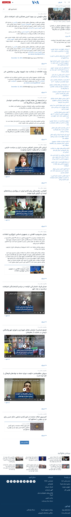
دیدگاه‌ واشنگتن (31, 510)
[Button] (67, 36)
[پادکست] (11, 481)
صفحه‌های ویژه (66, 510)
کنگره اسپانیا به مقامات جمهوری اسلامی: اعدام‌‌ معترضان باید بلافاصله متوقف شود (59, 143)
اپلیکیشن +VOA (48, 481)
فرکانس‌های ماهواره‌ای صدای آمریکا (45, 494)
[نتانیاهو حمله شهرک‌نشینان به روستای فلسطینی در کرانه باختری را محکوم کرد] (42, 458)
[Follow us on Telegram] (31, 481)
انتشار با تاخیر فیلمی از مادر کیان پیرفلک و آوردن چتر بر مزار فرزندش (60, 76)
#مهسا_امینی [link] (38, 28)
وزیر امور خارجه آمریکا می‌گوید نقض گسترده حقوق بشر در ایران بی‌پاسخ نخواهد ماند (59, 136)
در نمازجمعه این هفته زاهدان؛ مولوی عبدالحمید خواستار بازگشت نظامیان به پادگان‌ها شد (59, 86)
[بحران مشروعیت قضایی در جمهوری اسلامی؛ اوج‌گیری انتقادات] (37, 270)
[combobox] (9, 9)
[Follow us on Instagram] (21, 481)
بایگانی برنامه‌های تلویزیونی (45, 513)
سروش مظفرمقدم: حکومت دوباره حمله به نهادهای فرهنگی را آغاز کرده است (22, 381)
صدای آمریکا (39, 156)
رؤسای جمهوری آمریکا (47, 510)
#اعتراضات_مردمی (26, 49)
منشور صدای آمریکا (65, 484)
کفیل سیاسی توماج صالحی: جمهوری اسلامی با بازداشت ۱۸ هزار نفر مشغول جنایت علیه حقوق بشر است (60, 115)
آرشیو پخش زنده (66, 513)
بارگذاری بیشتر (24, 442)
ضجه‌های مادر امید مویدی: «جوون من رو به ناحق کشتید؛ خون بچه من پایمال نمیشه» (59, 70)
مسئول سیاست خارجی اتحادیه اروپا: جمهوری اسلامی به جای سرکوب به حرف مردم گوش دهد (59, 63)
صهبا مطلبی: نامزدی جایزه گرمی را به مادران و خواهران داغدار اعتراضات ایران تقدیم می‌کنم (59, 178)
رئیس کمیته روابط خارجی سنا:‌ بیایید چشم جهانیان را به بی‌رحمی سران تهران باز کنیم (59, 107)
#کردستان (30, 52)
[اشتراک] (8, 481)
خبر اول (60, 2)
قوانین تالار (67, 490)
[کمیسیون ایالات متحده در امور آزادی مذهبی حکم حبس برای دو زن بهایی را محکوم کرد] (37, 426)
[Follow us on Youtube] (24, 481)
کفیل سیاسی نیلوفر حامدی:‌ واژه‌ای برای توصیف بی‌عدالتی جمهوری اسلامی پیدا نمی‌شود (60, 100)
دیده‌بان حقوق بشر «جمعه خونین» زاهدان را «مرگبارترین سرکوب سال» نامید (60, 51)
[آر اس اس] (14, 481)
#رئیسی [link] (15, 22)
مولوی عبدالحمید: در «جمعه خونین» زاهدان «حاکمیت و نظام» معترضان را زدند (59, 123)
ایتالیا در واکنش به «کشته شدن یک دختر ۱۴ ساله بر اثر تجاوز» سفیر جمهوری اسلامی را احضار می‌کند (59, 157)
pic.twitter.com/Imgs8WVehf (32, 83)
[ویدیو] (13, 2)
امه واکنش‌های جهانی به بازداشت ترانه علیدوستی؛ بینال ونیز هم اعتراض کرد (59, 150)
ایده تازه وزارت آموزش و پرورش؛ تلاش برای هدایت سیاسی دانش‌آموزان (60, 93)
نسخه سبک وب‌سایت (47, 501)
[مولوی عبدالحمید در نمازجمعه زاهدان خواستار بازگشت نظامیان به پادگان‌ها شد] (37, 130)
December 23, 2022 (16, 58)
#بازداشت (42, 81)
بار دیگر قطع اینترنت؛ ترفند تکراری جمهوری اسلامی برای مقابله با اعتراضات (60, 164)
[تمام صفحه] (37, 173)
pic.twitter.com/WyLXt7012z (36, 54)
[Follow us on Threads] (17, 481)
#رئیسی (15, 47)
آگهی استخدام (49, 490)
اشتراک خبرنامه (49, 487)
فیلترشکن (50, 484)
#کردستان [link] (30, 28)
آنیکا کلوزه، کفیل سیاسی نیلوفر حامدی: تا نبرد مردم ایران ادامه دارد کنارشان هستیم (59, 171)
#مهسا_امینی (38, 52)
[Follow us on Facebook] (34, 481)
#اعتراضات (13, 81)
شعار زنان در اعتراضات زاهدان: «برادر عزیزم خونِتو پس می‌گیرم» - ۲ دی (59, 81)
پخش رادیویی (49, 498)
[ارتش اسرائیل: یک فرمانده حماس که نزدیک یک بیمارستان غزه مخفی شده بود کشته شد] (19, 466)
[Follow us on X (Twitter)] (27, 481)
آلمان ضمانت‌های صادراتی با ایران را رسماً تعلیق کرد (59, 57)
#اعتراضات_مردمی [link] (26, 24)
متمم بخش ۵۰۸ (66, 481)
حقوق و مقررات (66, 487)
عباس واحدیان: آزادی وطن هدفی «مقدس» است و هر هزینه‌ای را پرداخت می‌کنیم (60, 129)
